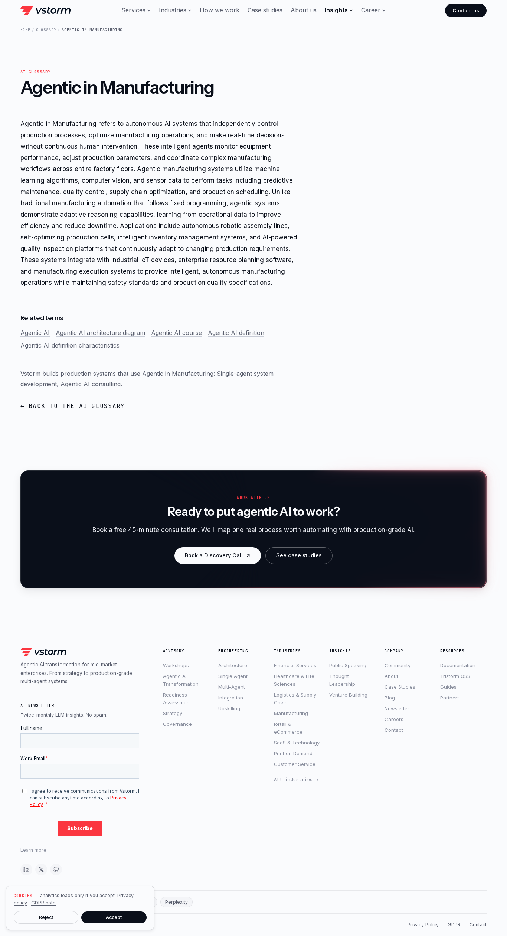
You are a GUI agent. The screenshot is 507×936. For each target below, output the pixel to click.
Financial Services (295, 665)
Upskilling (229, 708)
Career (370, 10)
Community (397, 665)
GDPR (454, 924)
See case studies (299, 555)
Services (133, 10)
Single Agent (233, 676)
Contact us (465, 10)
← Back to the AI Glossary (72, 406)
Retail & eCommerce (288, 728)
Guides (448, 687)
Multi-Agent (231, 687)
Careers (394, 719)
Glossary (46, 29)
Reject (46, 917)
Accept (114, 917)
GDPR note (43, 903)
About (391, 676)
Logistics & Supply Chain (295, 698)
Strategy (172, 713)
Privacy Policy (423, 924)
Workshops (176, 665)
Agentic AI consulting (90, 384)
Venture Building (348, 695)
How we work (219, 10)
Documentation (457, 665)
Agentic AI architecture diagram (100, 332)
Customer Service (294, 764)
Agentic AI (35, 332)
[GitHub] (56, 869)
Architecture (232, 665)
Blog (390, 698)
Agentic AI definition (236, 332)
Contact (394, 730)
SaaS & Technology (297, 743)
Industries (172, 10)
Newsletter (397, 708)
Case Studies (400, 687)
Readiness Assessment (177, 698)
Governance (177, 724)
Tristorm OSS (455, 676)
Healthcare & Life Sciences (294, 680)
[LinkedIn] (26, 869)
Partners (450, 698)
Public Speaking (347, 665)
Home (25, 29)
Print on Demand (293, 753)
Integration (230, 698)
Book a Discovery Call (214, 555)
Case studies (265, 10)
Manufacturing (291, 713)
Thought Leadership (342, 680)
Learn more (33, 850)
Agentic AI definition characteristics (70, 345)
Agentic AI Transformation (181, 680)
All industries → (296, 779)
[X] (41, 869)
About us (304, 10)
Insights (336, 10)
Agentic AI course (176, 332)
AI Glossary (35, 71)
